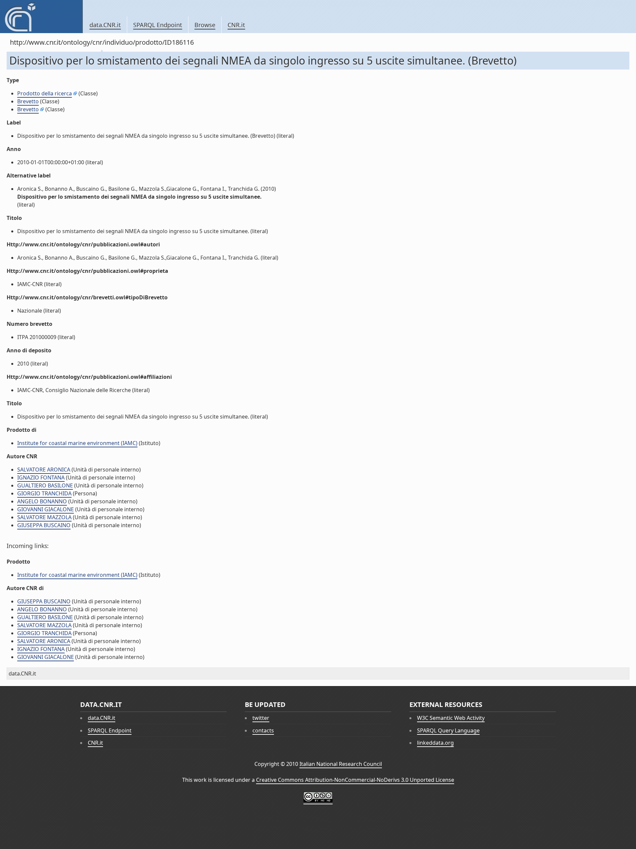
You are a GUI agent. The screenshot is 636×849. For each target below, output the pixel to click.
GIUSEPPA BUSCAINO (44, 525)
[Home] (41, 16)
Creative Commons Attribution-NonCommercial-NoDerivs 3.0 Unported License (355, 779)
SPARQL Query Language (448, 730)
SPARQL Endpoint (157, 25)
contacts (263, 730)
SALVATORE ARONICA (43, 469)
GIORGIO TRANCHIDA (44, 493)
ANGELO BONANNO (42, 501)
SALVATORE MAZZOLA (44, 517)
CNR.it (236, 25)
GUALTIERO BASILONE (45, 485)
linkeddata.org (435, 742)
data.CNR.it (105, 25)
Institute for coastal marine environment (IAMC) (77, 443)
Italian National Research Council (340, 764)
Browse (204, 25)
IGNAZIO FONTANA (41, 477)
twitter (260, 718)
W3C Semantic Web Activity (451, 718)
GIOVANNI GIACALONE (45, 509)
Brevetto (28, 101)
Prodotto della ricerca (44, 93)
